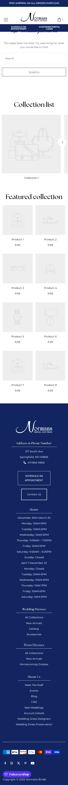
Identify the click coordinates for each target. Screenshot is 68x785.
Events (34, 690)
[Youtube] (32, 764)
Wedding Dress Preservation (34, 724)
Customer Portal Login (49, 28)
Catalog (34, 628)
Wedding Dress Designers (34, 718)
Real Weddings (34, 707)
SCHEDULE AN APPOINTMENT (34, 478)
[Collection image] (31, 144)
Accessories (34, 634)
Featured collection (34, 197)
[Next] (62, 142)
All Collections (34, 617)
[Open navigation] (6, 19)
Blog (34, 696)
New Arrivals (34, 623)
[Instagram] (11, 764)
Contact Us (34, 494)
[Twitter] (18, 764)
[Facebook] (5, 764)
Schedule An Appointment (18, 28)
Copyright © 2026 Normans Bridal (24, 779)
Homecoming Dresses (34, 664)
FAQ (34, 701)
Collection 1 (31, 177)
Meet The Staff (34, 685)
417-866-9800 (36, 462)
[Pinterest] (25, 764)
